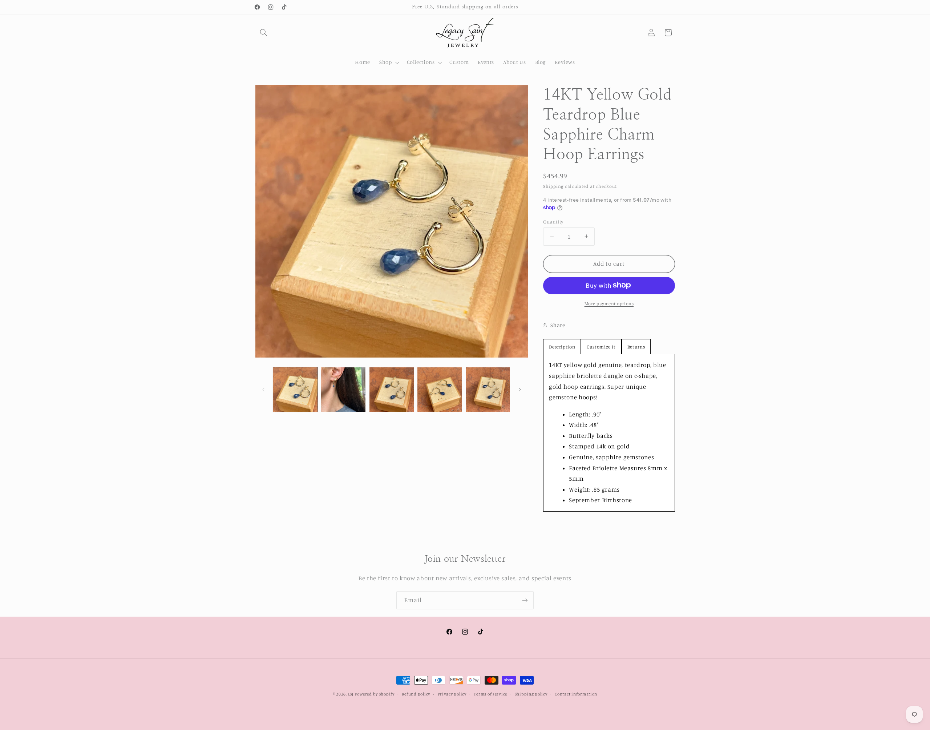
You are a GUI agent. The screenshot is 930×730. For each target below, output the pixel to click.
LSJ (350, 694)
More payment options (609, 303)
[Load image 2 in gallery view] (343, 389)
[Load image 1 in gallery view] (295, 389)
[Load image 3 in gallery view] (391, 389)
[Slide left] (263, 390)
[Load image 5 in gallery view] (488, 389)
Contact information (576, 694)
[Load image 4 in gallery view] (439, 389)
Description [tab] (562, 347)
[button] (263, 32)
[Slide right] (520, 390)
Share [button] (557, 325)
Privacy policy (452, 694)
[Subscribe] (525, 600)
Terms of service (490, 694)
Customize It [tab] (601, 347)
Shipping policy (531, 694)
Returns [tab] (636, 347)
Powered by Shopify (375, 694)
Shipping (553, 186)
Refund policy (416, 694)
